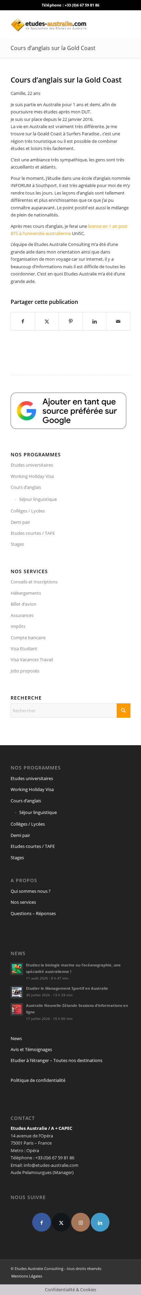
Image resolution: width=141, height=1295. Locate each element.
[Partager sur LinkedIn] (94, 321)
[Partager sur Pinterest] (70, 321)
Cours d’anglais (26, 487)
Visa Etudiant (24, 648)
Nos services (23, 902)
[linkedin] (100, 1222)
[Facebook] (41, 1222)
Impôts (18, 626)
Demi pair (20, 522)
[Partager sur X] (47, 321)
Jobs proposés (25, 671)
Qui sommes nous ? (31, 891)
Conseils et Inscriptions (34, 582)
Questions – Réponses (33, 913)
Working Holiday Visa (32, 476)
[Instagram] (80, 1222)
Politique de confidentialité (38, 1080)
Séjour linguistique (38, 499)
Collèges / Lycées (28, 511)
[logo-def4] (58, 24)
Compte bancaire (28, 637)
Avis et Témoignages (31, 1049)
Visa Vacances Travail (32, 659)
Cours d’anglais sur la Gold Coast (53, 48)
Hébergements (26, 593)
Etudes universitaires (32, 465)
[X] (61, 1222)
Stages (17, 544)
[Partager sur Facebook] (23, 321)
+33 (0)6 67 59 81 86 (82, 5)
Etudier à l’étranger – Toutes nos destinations (56, 1060)
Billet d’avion (23, 604)
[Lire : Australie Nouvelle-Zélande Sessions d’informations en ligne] (17, 1009)
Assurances (22, 615)
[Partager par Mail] (118, 321)
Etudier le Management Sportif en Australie (67, 988)
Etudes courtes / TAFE (33, 533)
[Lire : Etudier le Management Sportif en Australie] (17, 992)
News (16, 1038)
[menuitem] (25, 1276)
